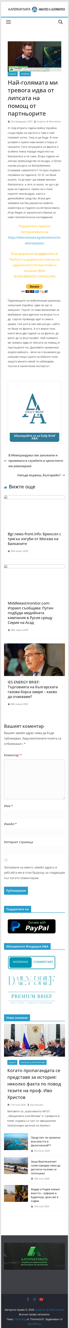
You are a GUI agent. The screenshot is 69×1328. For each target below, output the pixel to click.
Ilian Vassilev (36, 1104)
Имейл (10, 824)
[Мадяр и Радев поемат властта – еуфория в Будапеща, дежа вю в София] (16, 1198)
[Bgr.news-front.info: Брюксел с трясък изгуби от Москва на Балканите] (34, 498)
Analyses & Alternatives (49, 121)
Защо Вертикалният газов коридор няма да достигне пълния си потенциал (45, 1167)
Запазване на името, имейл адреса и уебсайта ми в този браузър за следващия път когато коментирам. (34, 872)
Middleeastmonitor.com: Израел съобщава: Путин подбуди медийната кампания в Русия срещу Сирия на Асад (30, 613)
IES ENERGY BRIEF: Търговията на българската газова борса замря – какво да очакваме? (33, 689)
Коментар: (13, 755)
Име (8, 806)
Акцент (12, 74)
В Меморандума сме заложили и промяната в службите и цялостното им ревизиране (35, 460)
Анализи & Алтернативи (33, 1062)
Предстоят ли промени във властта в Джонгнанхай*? (45, 1141)
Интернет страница (18, 842)
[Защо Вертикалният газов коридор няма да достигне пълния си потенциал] (16, 1170)
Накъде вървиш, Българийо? (39, 475)
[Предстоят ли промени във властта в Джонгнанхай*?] (16, 1144)
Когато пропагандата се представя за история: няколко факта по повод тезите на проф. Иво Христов (34, 1083)
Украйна (25, 74)
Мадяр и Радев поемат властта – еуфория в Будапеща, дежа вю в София (45, 1195)
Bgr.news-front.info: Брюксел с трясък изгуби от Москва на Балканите (34, 538)
